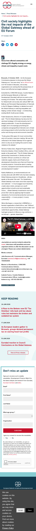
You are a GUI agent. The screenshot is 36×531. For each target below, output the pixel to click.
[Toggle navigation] (31, 4)
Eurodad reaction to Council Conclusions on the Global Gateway (16, 343)
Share (3, 41)
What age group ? (9, 412)
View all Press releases (18, 353)
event (3, 244)
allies (19, 383)
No (13, 438)
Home (3, 14)
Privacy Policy (8, 528)
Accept (20, 510)
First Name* (7, 395)
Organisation (7, 421)
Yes (6, 438)
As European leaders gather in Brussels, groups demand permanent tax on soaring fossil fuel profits (17, 329)
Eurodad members (9, 383)
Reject (30, 510)
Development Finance (8, 285)
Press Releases (11, 14)
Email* (5, 386)
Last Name (6, 403)
